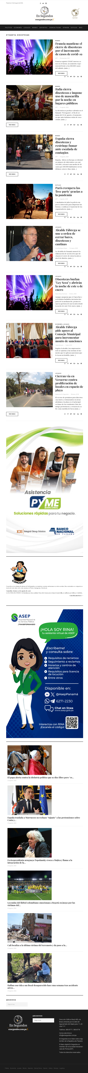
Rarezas (56, 1068)
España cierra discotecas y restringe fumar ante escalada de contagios (66, 145)
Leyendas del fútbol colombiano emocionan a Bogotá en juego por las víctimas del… (41, 904)
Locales (27, 27)
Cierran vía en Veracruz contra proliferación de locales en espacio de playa (69, 383)
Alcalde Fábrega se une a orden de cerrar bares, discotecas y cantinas (68, 237)
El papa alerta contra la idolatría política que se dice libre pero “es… (40, 777)
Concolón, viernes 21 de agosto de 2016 (18, 591)
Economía (18, 27)
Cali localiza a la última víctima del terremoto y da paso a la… (37, 945)
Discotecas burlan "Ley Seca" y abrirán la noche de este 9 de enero (69, 284)
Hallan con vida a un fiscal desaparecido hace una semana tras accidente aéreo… (42, 986)
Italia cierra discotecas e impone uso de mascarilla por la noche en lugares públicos (68, 96)
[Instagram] (46, 3)
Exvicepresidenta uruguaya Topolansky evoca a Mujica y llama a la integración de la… (39, 861)
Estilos (74, 27)
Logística (62, 1068)
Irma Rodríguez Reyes (61, 248)
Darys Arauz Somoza (61, 294)
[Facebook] (40, 3)
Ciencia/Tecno (55, 27)
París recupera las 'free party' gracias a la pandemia (68, 191)
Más (80, 27)
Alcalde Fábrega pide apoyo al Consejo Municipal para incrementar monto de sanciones (68, 334)
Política (8, 27)
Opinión (66, 27)
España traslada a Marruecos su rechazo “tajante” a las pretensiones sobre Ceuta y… (43, 818)
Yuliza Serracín (59, 345)
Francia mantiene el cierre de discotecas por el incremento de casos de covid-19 (68, 49)
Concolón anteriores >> (76, 595)
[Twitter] (43, 3)
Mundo (35, 27)
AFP (56, 58)
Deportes (43, 27)
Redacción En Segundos (62, 394)
